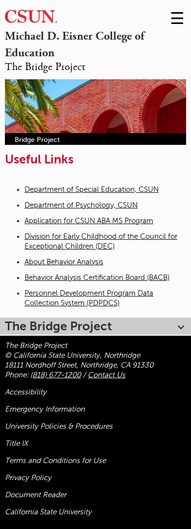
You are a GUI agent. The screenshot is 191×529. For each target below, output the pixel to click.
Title (16, 443)
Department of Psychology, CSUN (81, 205)
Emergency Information (45, 409)
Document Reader (35, 495)
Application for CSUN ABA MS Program (88, 221)
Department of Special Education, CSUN (91, 189)
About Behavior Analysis (63, 262)
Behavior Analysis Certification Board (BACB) (96, 277)
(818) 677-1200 (55, 375)
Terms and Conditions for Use (55, 460)
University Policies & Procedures (59, 426)
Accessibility (26, 392)
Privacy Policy (28, 478)
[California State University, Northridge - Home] (31, 19)
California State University (48, 512)
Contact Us (106, 375)
